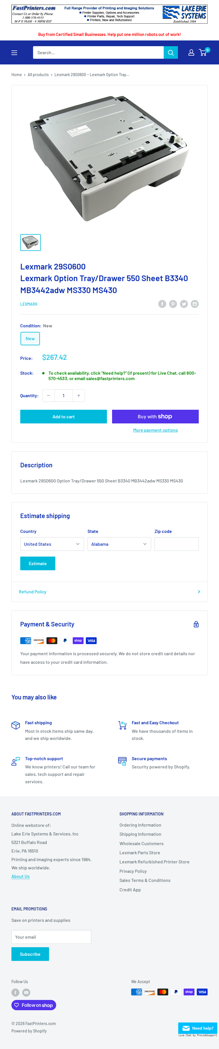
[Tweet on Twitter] (184, 303)
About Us (20, 876)
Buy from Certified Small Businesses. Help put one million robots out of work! (109, 34)
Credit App (130, 889)
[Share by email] (195, 303)
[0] (202, 52)
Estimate (38, 563)
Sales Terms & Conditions (145, 880)
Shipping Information (140, 834)
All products (38, 74)
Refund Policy (32, 591)
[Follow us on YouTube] (26, 993)
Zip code (163, 531)
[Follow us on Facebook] (15, 993)
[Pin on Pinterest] (173, 303)
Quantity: (29, 395)
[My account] (191, 52)
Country (28, 531)
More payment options (155, 430)
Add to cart (63, 416)
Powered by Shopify (29, 1030)
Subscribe (30, 954)
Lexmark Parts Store (139, 852)
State (93, 531)
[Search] (171, 52)
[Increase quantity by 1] (79, 395)
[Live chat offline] (197, 1026)
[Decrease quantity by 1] (48, 395)
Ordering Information (140, 824)
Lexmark (29, 304)
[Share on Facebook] (162, 303)
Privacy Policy (133, 871)
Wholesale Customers (141, 843)
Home (16, 74)
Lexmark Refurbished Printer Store (154, 861)
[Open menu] (14, 52)
